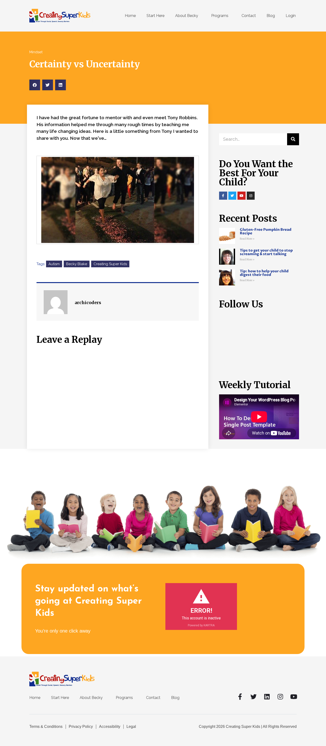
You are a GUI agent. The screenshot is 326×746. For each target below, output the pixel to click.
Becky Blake (76, 264)
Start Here (155, 16)
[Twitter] (232, 196)
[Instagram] (251, 196)
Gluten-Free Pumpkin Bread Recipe (265, 231)
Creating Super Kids (110, 264)
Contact (249, 16)
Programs (219, 16)
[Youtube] (241, 196)
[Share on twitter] (47, 85)
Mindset (35, 52)
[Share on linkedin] (60, 85)
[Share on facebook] (34, 85)
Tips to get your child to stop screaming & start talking (266, 252)
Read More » (247, 238)
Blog (271, 16)
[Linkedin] (267, 696)
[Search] (293, 139)
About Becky (186, 16)
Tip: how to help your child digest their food (264, 273)
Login (291, 16)
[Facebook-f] (223, 196)
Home (130, 16)
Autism (54, 264)
